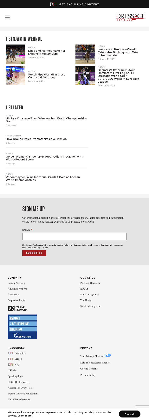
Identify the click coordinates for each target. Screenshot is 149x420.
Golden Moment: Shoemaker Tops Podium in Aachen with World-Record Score (44, 158)
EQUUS (84, 288)
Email (27, 230)
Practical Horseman (90, 282)
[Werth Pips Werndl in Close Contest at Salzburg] (15, 75)
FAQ (17, 364)
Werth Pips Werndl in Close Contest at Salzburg (46, 76)
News (31, 47)
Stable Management (90, 306)
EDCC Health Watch (18, 382)
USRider (12, 370)
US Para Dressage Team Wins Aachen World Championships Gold (46, 120)
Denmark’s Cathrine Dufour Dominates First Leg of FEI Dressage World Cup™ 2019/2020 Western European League (118, 76)
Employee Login (16, 300)
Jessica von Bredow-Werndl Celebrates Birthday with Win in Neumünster (118, 52)
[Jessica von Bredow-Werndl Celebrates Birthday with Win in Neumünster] (85, 54)
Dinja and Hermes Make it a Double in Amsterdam (46, 52)
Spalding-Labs (15, 376)
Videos (18, 358)
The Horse (85, 300)
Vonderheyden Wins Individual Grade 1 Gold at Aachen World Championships (43, 179)
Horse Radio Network (19, 399)
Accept (130, 414)
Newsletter (13, 294)
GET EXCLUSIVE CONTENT (79, 4)
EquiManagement (89, 294)
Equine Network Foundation (23, 393)
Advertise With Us (17, 288)
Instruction (14, 136)
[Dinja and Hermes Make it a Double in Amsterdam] (15, 54)
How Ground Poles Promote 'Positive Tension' (37, 139)
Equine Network (16, 282)
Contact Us (20, 352)
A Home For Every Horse (21, 387)
